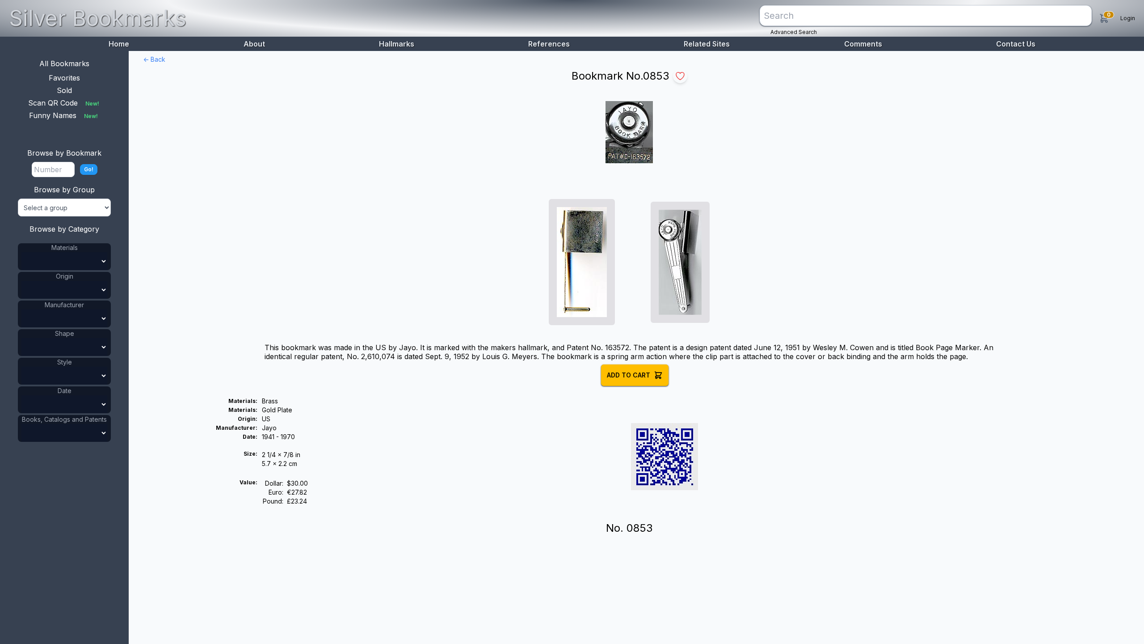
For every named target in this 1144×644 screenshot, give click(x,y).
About (254, 43)
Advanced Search (793, 32)
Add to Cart (628, 375)
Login (1127, 18)
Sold (64, 90)
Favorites (64, 77)
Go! (88, 169)
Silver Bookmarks (97, 18)
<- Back (154, 59)
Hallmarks (396, 43)
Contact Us (1015, 43)
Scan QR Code (63, 102)
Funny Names (63, 115)
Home (119, 43)
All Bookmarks (64, 63)
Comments (863, 43)
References (549, 43)
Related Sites (707, 43)
